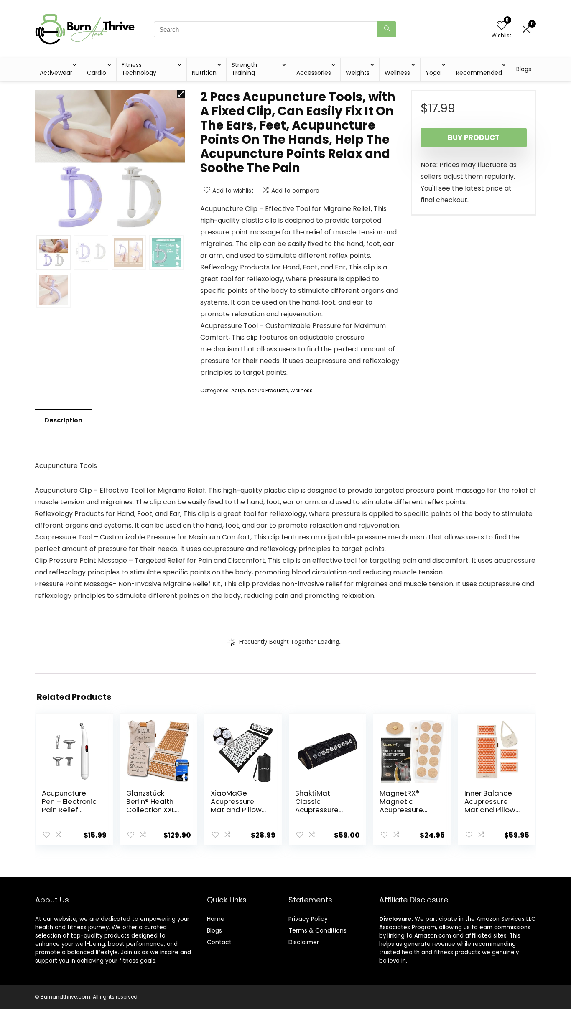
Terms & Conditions (317, 930)
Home (215, 919)
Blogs (523, 69)
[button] (181, 94)
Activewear (56, 73)
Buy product (474, 137)
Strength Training (244, 69)
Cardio (96, 73)
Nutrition (204, 73)
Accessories (313, 73)
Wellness (397, 73)
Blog (213, 930)
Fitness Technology (139, 69)
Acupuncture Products (259, 390)
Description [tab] (63, 420)
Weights (358, 73)
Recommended (479, 73)
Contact (219, 942)
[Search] (386, 29)
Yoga (433, 73)
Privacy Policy (308, 919)
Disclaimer (303, 942)
